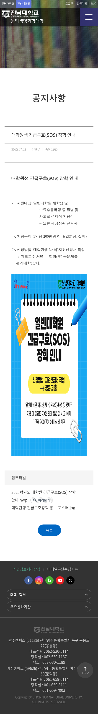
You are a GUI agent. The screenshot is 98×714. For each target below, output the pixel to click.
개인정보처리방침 (26, 569)
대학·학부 (18, 594)
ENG (93, 3)
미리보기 (44, 500)
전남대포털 (23, 4)
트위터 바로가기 (70, 580)
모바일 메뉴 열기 (89, 17)
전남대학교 (8, 4)
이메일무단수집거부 (62, 569)
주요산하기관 (20, 606)
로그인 (69, 3)
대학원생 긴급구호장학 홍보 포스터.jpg (43, 507)
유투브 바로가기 (60, 580)
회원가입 (82, 3)
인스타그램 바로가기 (39, 580)
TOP (85, 673)
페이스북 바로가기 (28, 580)
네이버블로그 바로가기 (49, 580)
